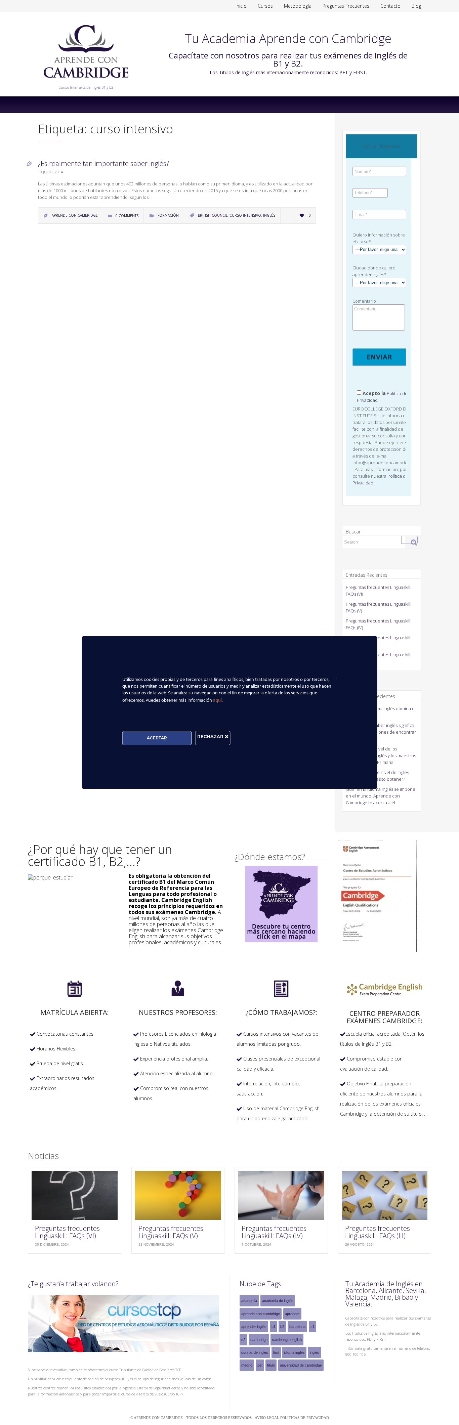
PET (259, 1365)
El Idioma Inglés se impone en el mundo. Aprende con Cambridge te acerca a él (380, 796)
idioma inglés (294, 1352)
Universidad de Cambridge (301, 1365)
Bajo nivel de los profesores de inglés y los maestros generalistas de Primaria (381, 755)
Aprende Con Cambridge (75, 215)
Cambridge (258, 1340)
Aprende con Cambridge (260, 1314)
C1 (312, 1327)
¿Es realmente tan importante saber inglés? (103, 163)
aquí (217, 700)
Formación (168, 215)
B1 (274, 1327)
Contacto (390, 6)
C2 (243, 1340)
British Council (212, 215)
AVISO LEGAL (267, 1418)
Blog (416, 6)
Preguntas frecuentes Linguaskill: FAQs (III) (377, 1232)
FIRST (276, 1352)
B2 (282, 1327)
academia (249, 1301)
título (271, 1365)
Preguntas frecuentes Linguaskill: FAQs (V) (170, 1232)
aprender (292, 1314)
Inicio (241, 6)
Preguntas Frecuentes (346, 6)
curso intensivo (245, 215)
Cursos (265, 6)
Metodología (297, 6)
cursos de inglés (254, 1352)
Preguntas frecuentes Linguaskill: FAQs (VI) (67, 1232)
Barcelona (297, 1327)
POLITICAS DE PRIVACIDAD (304, 1418)
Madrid (246, 1365)
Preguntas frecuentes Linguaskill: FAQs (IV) (274, 1232)
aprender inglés (253, 1327)
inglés (269, 215)
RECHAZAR (211, 736)
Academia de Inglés (277, 1301)
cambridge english (287, 1340)
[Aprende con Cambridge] (86, 82)
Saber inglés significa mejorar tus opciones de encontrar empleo (381, 732)
